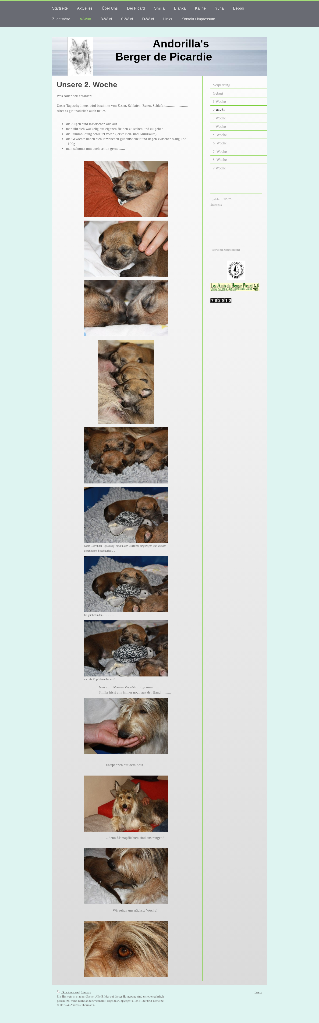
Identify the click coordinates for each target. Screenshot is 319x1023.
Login (258, 992)
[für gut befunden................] (126, 584)
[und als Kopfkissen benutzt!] (126, 648)
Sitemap (86, 992)
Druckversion (70, 992)
